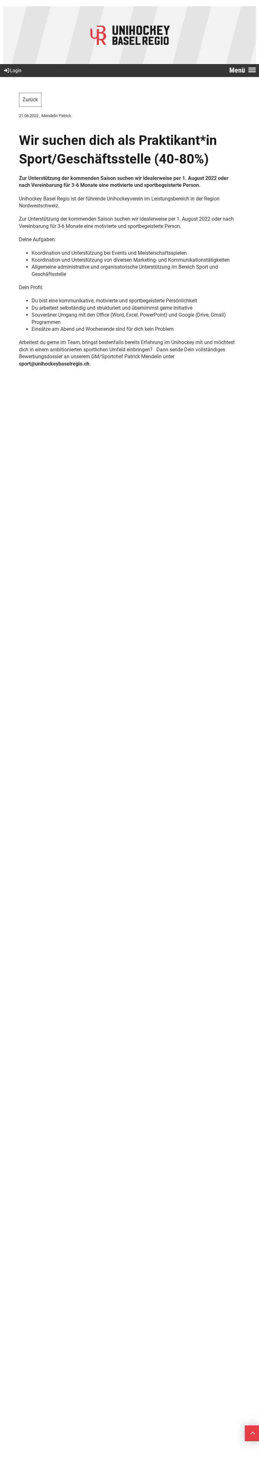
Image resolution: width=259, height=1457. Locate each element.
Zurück (30, 100)
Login (15, 71)
